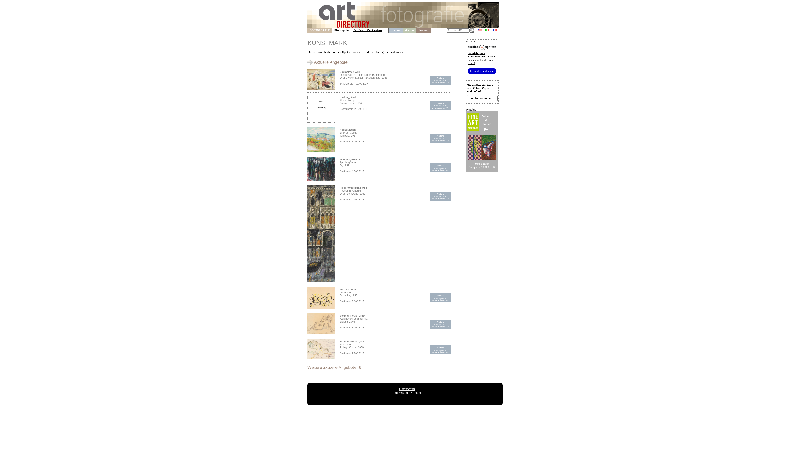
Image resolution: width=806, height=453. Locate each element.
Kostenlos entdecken (482, 71)
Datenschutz (407, 389)
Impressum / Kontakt (407, 392)
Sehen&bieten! (486, 120)
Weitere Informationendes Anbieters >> (440, 80)
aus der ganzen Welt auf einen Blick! (481, 58)
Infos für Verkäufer (480, 98)
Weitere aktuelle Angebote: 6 (334, 367)
